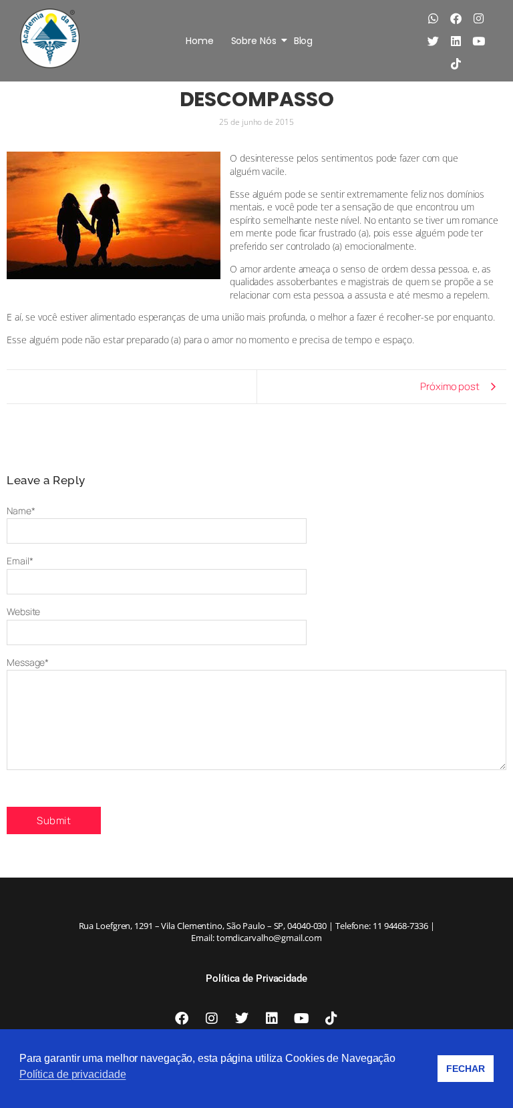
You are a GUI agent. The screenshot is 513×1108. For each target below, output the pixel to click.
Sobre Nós (254, 40)
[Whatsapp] (432, 18)
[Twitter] (432, 40)
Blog (303, 40)
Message (28, 662)
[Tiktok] (455, 63)
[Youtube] (478, 40)
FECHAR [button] (465, 1068)
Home (200, 40)
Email (20, 560)
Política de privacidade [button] (72, 1074)
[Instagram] (478, 18)
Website (23, 611)
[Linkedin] (455, 40)
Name (21, 510)
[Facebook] (455, 18)
